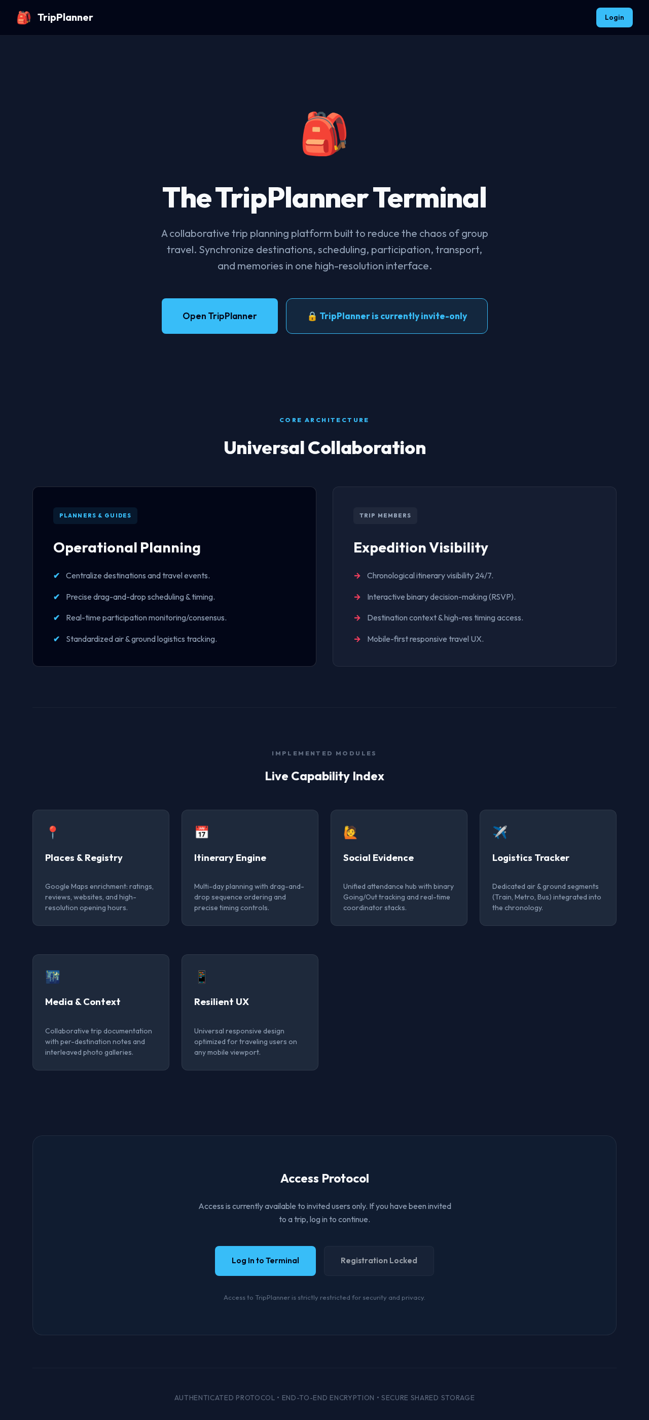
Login (614, 17)
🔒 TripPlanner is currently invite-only (387, 316)
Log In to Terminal (265, 1260)
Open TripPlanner (220, 316)
